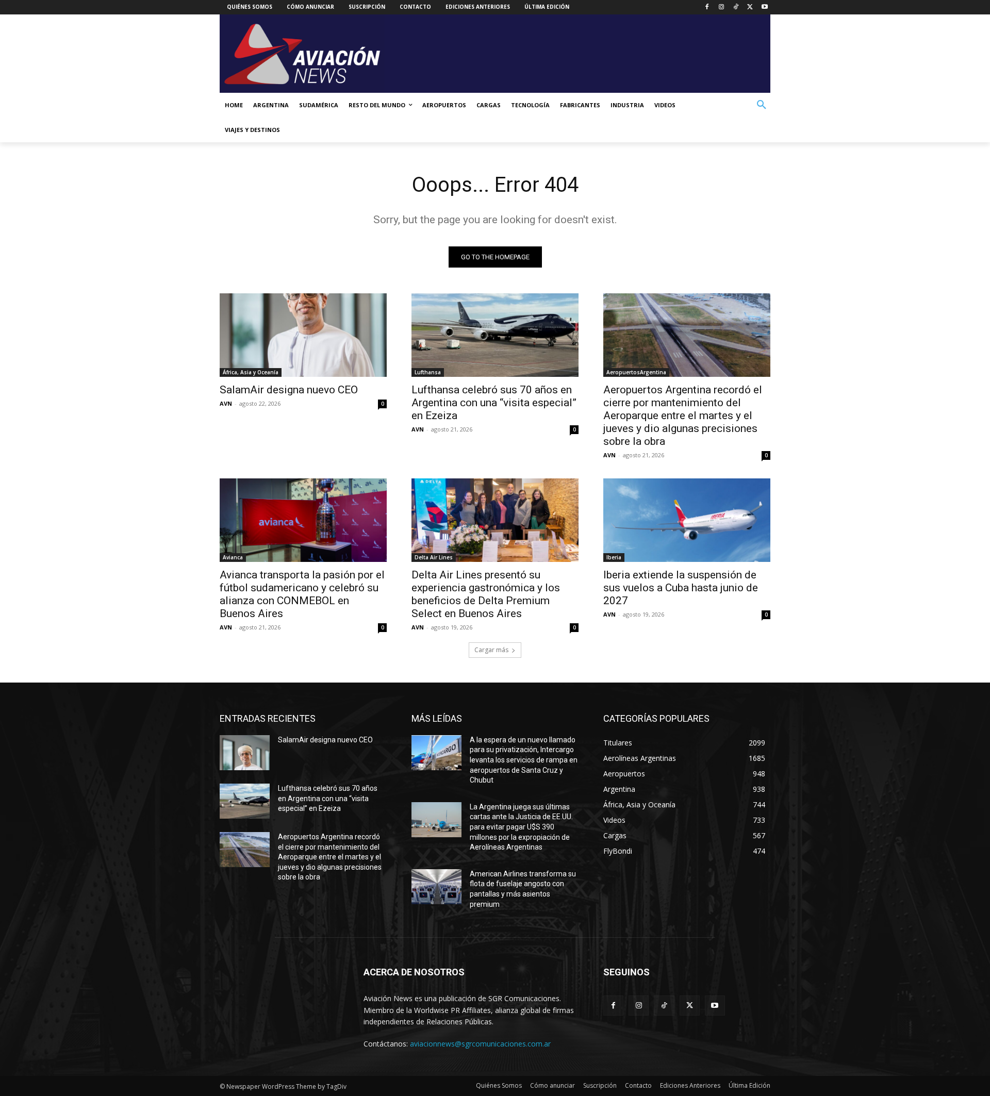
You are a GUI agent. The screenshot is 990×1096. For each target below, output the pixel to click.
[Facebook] (707, 7)
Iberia (613, 557)
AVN (226, 403)
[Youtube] (764, 7)
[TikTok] (736, 7)
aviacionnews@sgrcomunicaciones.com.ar (480, 1044)
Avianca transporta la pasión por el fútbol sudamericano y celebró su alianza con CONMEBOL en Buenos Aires (302, 594)
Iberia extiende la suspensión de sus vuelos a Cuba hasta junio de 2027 (680, 588)
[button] (761, 105)
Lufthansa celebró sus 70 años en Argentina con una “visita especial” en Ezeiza (493, 403)
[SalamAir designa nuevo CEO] (303, 335)
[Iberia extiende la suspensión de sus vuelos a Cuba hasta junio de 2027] (686, 520)
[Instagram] (722, 7)
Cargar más (491, 649)
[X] (750, 7)
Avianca (233, 557)
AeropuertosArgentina (636, 372)
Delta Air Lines (434, 557)
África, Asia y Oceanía (250, 372)
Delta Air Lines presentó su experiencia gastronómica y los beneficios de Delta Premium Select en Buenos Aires (485, 594)
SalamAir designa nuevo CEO (289, 390)
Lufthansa (428, 372)
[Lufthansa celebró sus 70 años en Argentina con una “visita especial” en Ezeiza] (495, 335)
